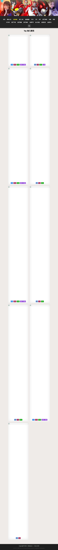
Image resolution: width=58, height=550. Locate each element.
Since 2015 (36, 546)
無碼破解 (27, 19)
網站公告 (9, 19)
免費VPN (32, 22)
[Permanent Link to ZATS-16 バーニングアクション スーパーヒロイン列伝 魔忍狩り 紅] (40, 49)
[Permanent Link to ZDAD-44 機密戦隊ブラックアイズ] (40, 243)
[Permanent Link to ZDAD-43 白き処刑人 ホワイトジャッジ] (18, 361)
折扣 (15, 64)
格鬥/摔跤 (45, 19)
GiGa (32, 19)
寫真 (54, 19)
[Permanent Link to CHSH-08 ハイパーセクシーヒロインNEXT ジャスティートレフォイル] (18, 49)
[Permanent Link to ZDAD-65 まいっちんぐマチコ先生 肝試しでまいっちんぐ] (18, 243)
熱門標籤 (20, 22)
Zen (36, 19)
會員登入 (50, 22)
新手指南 (26, 22)
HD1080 (8, 22)
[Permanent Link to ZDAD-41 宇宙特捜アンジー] (40, 361)
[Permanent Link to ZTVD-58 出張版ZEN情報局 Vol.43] (18, 124)
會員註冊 (43, 22)
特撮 (50, 19)
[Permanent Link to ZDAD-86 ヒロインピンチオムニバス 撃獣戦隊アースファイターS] (40, 124)
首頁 (4, 19)
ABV (40, 19)
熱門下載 (13, 22)
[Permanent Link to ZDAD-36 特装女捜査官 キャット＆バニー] (18, 480)
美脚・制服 (22, 64)
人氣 (44, 64)
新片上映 (21, 19)
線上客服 (37, 22)
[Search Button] (29, 26)
